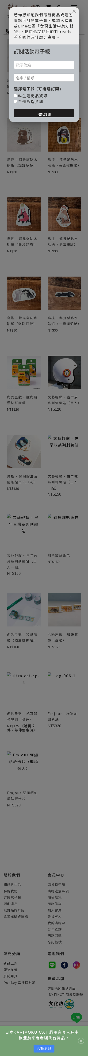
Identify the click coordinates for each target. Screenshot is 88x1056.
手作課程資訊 (30, 101)
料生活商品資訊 (33, 95)
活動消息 (44, 1048)
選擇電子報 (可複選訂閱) (37, 88)
